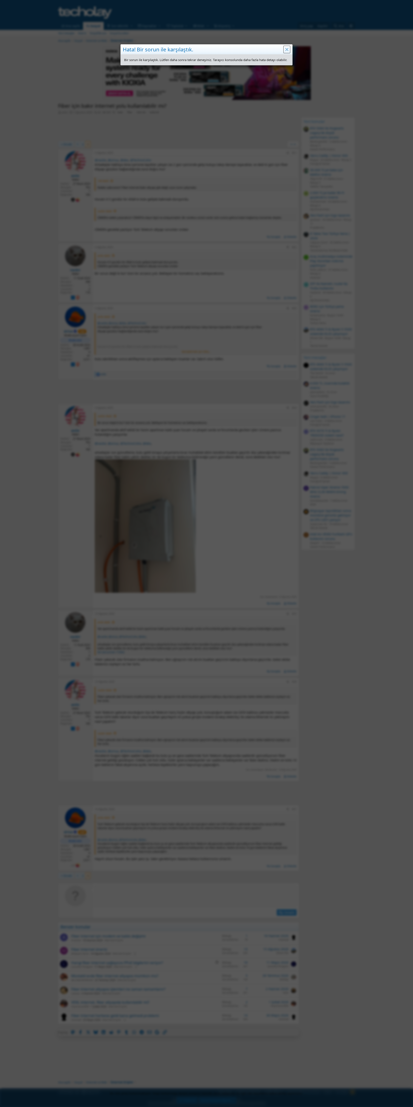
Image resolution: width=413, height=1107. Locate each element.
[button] (287, 49)
